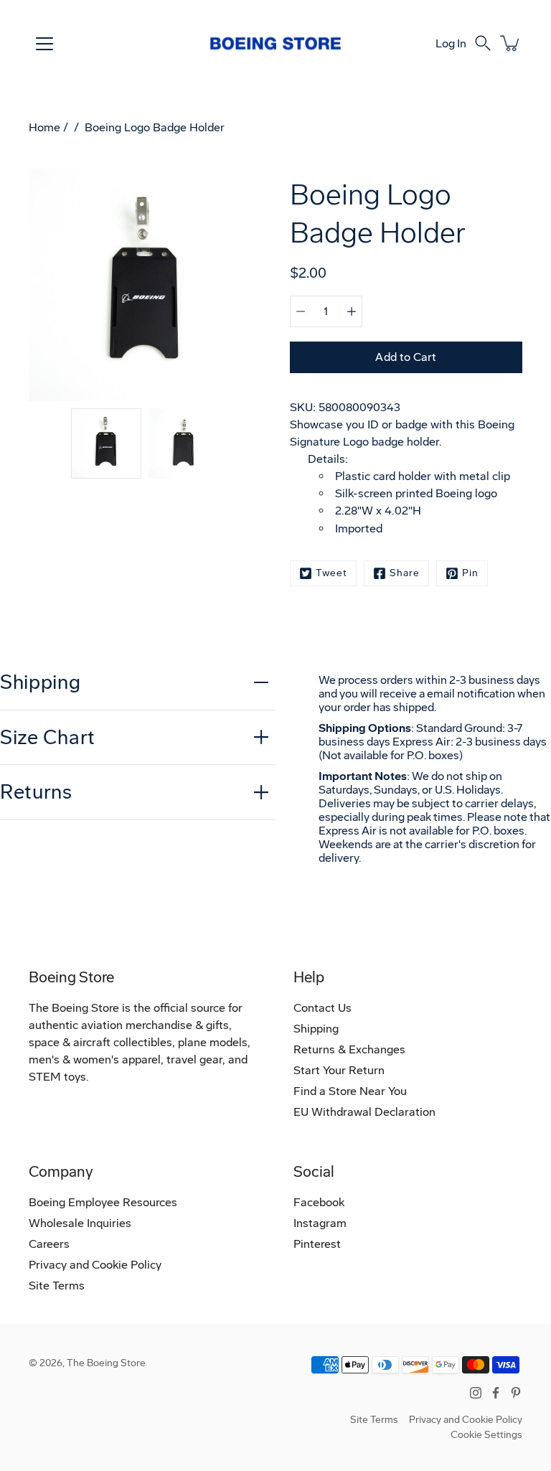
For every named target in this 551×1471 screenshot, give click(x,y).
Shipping (40, 682)
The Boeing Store (106, 1363)
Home (44, 127)
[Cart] (510, 43)
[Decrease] (300, 311)
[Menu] (44, 44)
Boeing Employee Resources (103, 1202)
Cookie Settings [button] (486, 1435)
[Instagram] (475, 1393)
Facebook (318, 1202)
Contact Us (322, 1008)
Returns (36, 792)
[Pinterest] (515, 1393)
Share (405, 573)
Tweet (331, 573)
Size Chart (47, 737)
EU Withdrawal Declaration (364, 1112)
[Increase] (351, 311)
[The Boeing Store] (275, 43)
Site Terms (57, 1285)
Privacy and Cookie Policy (95, 1265)
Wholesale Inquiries (80, 1223)
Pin (470, 573)
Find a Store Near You (350, 1091)
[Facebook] (495, 1393)
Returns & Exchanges (349, 1049)
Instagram (320, 1223)
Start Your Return (339, 1070)
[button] (483, 43)
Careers (49, 1244)
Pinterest (317, 1244)
